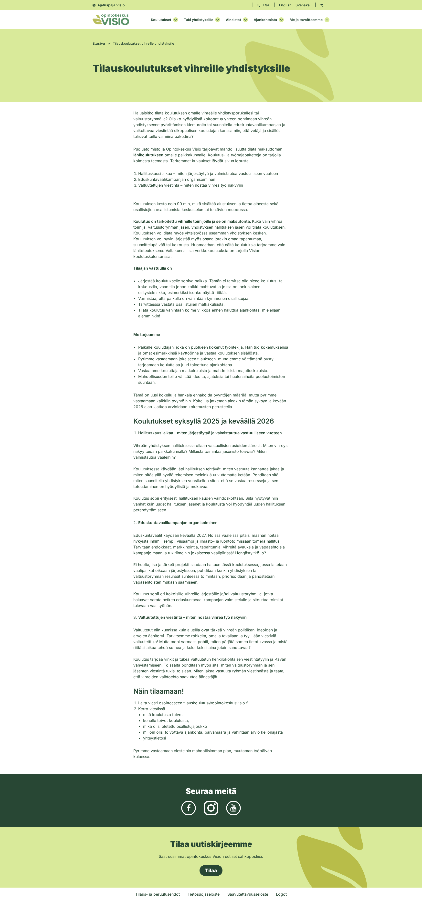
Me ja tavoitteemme (306, 19)
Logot (281, 894)
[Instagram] (211, 807)
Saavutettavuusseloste (247, 894)
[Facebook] (188, 807)
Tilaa (211, 870)
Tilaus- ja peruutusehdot (157, 894)
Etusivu (99, 43)
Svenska (302, 5)
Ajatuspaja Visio (111, 5)
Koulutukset (161, 19)
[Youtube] (233, 807)
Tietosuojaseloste (204, 894)
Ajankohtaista (265, 19)
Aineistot (233, 19)
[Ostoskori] (321, 5)
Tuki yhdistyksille (198, 19)
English (285, 5)
